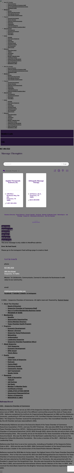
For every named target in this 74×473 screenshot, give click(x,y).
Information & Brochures (37, 216)
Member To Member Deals (49, 214)
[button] (4, 170)
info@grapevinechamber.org (15, 291)
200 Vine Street (10, 271)
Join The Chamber (50, 216)
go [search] (65, 164)
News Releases (20, 214)
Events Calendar (30, 214)
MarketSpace (61, 214)
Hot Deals (38, 214)
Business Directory (10, 214)
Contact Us (26, 216)
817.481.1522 (9, 267)
